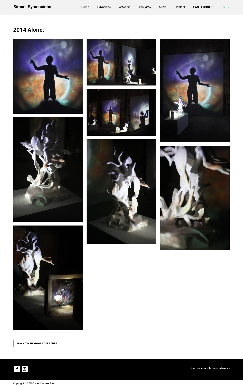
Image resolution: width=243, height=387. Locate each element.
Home (85, 7)
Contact (180, 7)
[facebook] (17, 369)
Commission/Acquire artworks (210, 368)
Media (162, 7)
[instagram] (25, 369)
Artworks (124, 7)
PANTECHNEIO (203, 7)
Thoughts (145, 7)
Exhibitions (104, 7)
